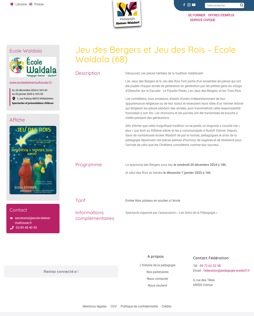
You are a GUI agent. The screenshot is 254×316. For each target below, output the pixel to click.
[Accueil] (11, 32)
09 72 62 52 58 (210, 266)
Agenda (23, 32)
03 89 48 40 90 (26, 227)
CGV (114, 306)
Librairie (21, 4)
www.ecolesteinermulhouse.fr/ (31, 83)
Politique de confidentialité (139, 306)
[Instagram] (189, 4)
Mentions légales (95, 306)
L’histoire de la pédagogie (157, 265)
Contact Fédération (211, 258)
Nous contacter (157, 279)
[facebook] (184, 4)
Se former (196, 15)
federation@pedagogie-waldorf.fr (226, 270)
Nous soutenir (157, 285)
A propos (155, 256)
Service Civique (202, 20)
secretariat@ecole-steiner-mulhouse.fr (33, 220)
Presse (39, 4)
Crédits (166, 306)
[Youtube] (193, 4)
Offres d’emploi (221, 15)
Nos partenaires (157, 272)
